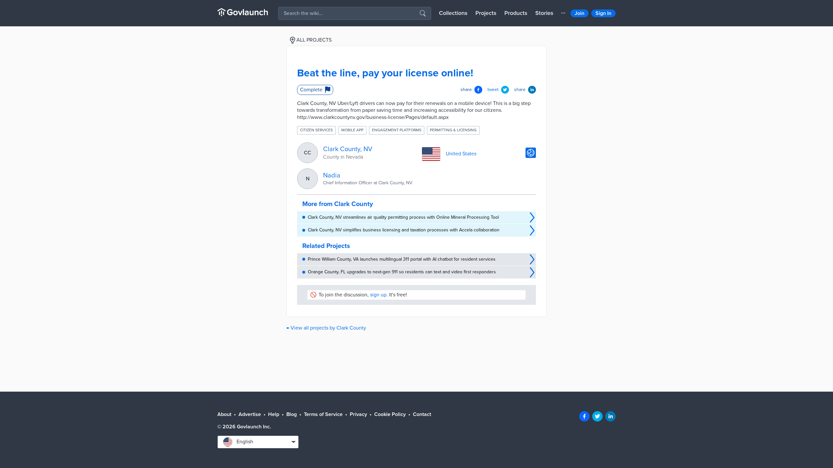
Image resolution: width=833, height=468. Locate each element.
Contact (422, 414)
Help (273, 414)
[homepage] (242, 12)
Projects (486, 13)
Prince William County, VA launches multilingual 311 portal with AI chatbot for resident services (402, 259)
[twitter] (597, 416)
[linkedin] (610, 416)
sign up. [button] (379, 295)
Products (515, 13)
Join (579, 13)
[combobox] (258, 442)
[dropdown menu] (563, 13)
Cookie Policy (390, 414)
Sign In (603, 13)
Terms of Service (323, 414)
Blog (291, 414)
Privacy (358, 414)
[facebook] (584, 416)
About (224, 414)
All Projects (314, 40)
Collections (453, 13)
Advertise (250, 414)
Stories (544, 13)
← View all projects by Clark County (326, 328)
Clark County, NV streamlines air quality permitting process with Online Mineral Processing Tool (403, 217)
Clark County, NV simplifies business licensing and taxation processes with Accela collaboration (403, 230)
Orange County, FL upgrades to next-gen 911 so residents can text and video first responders (402, 272)
